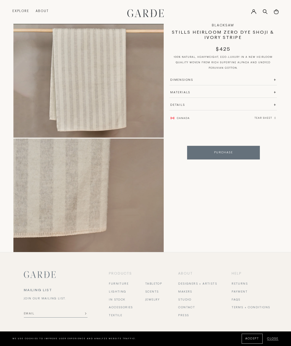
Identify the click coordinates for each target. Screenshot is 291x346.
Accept (252, 338)
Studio (184, 299)
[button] (276, 13)
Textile (115, 315)
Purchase (223, 152)
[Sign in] (253, 13)
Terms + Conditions (251, 307)
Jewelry (152, 299)
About (42, 11)
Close (272, 338)
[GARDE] (145, 13)
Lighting (117, 291)
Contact (186, 307)
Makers (185, 291)
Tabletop (153, 284)
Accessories (121, 307)
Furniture (119, 284)
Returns (240, 284)
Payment (240, 291)
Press (183, 315)
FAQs (236, 299)
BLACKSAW (223, 25)
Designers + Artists (197, 284)
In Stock (117, 299)
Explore (21, 11)
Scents (152, 291)
